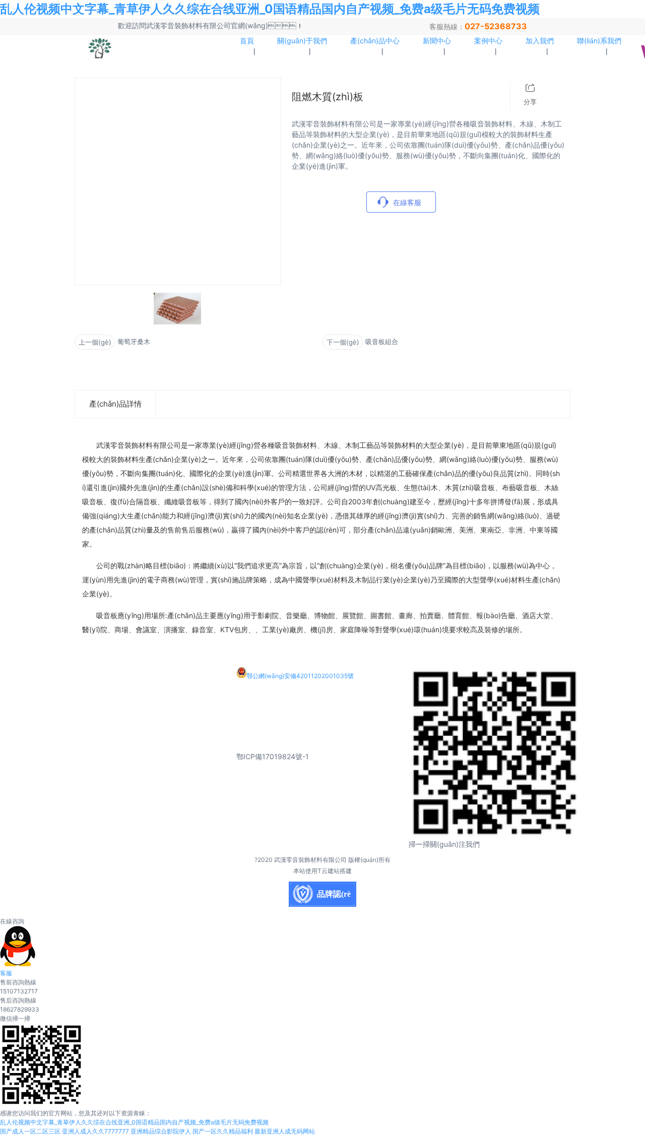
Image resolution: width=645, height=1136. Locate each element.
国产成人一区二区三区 (30, 1131)
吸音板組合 (381, 342)
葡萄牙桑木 (133, 342)
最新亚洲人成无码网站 (284, 1131)
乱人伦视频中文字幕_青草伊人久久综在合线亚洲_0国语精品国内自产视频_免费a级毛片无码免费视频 (270, 9)
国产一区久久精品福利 (222, 1131)
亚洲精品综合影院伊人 (161, 1131)
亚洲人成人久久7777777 (95, 1131)
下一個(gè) (343, 342)
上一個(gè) (95, 342)
